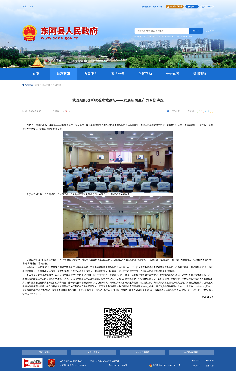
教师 (173, 37)
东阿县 (163, 37)
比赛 (149, 37)
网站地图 (210, 360)
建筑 (190, 37)
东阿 (145, 37)
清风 (178, 37)
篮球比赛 (184, 37)
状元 (158, 37)
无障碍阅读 (157, 6)
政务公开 (118, 74)
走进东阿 (172, 74)
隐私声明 (196, 365)
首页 (36, 74)
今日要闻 (57, 85)
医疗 (169, 37)
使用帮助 (196, 360)
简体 (24, 6)
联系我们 (210, 365)
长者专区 (192, 6)
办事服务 (90, 74)
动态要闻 (63, 74)
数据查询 (199, 74)
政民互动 (145, 74)
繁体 (32, 6)
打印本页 (175, 111)
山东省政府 (146, 6)
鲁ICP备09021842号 (118, 365)
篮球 (154, 37)
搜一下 (196, 31)
